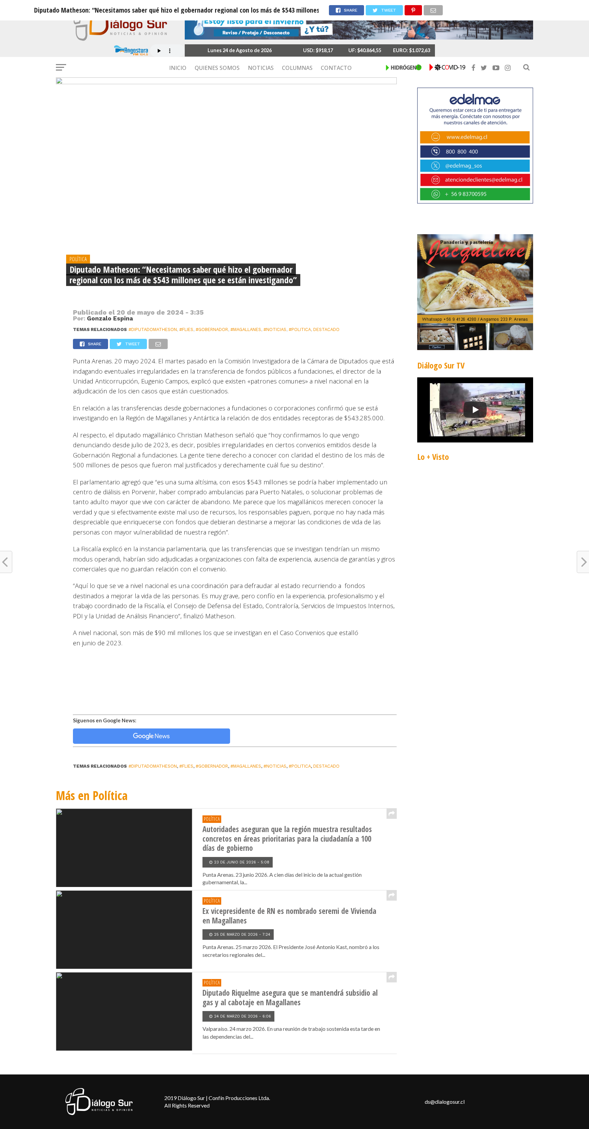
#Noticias (274, 329)
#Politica (300, 329)
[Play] (475, 410)
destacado (326, 329)
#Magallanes (245, 329)
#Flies (186, 329)
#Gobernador (212, 329)
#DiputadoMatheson (153, 329)
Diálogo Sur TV (441, 365)
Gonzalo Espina (110, 318)
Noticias (261, 68)
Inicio (177, 68)
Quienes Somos (217, 68)
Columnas (297, 68)
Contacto (336, 68)
